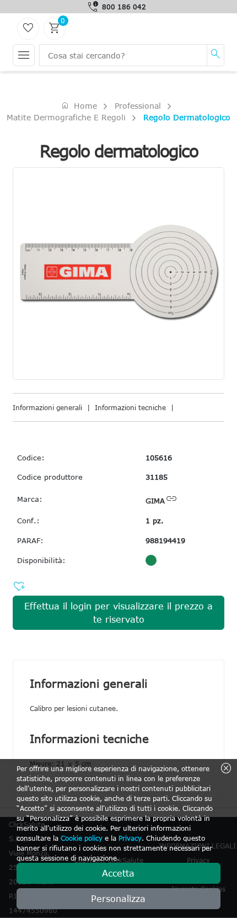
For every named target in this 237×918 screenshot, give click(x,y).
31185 (157, 477)
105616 (159, 457)
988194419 (165, 540)
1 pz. (155, 520)
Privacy (130, 838)
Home (79, 105)
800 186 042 (124, 6)
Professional (138, 105)
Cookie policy (82, 838)
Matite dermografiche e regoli (66, 117)
